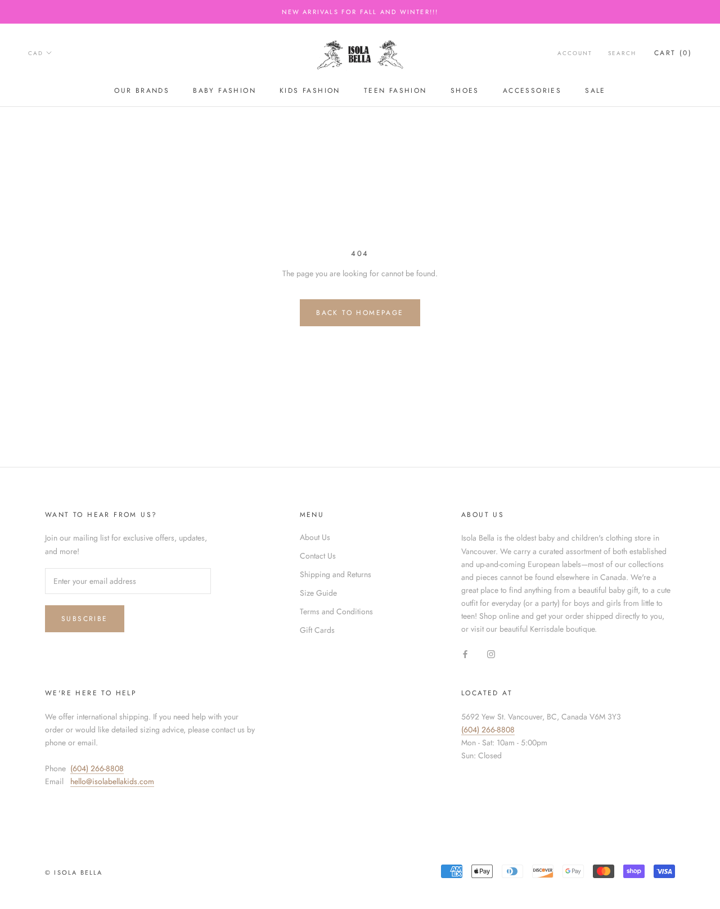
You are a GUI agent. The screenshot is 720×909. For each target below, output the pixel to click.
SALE (595, 91)
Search (622, 53)
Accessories (532, 91)
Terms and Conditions (336, 611)
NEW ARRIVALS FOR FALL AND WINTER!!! (360, 11)
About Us (315, 537)
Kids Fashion (310, 91)
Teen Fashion (395, 91)
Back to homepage (359, 313)
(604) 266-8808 (97, 768)
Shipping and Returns (335, 574)
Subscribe (84, 619)
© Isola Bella (74, 872)
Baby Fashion (224, 91)
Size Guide (318, 592)
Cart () (673, 53)
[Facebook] (465, 653)
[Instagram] (491, 653)
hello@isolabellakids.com (112, 781)
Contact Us (318, 555)
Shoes (465, 91)
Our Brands (141, 91)
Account (574, 53)
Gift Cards (317, 630)
